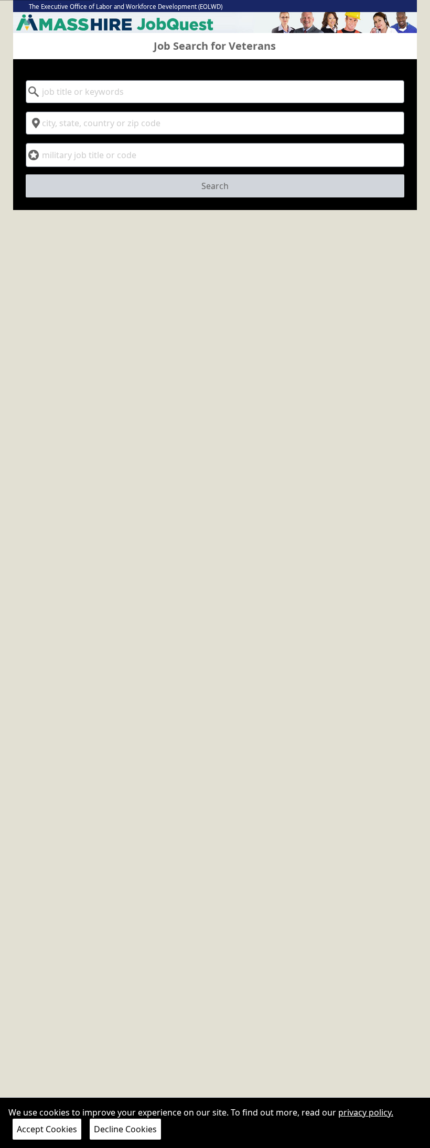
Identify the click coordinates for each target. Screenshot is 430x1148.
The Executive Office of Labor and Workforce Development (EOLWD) (125, 6)
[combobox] (215, 91)
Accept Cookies (47, 1129)
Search (215, 186)
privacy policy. (365, 1112)
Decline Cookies (125, 1129)
